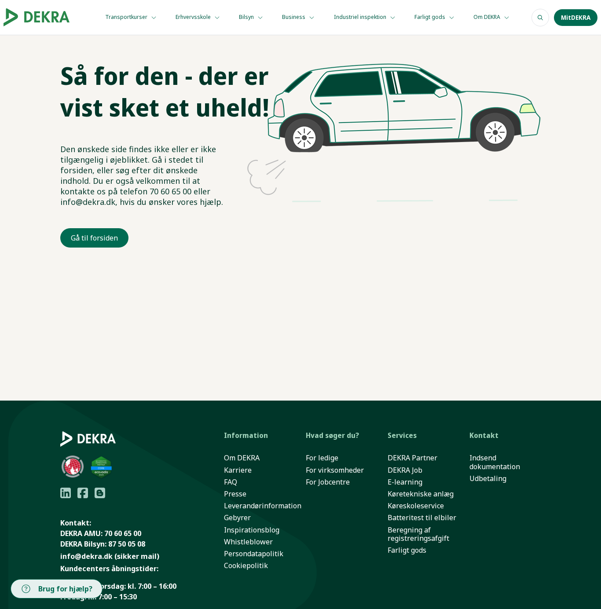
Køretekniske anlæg (421, 494)
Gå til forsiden (94, 238)
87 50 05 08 (126, 544)
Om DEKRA (487, 17)
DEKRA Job (405, 470)
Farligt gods (430, 17)
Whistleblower (248, 542)
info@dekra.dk (86, 556)
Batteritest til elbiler (422, 518)
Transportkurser (127, 17)
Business (294, 17)
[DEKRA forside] (42, 17)
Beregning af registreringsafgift (418, 534)
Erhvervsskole (194, 17)
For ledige (322, 458)
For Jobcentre (328, 482)
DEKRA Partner (412, 458)
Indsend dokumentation (494, 462)
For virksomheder (335, 470)
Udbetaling (487, 478)
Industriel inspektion (361, 17)
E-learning (405, 482)
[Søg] (540, 17)
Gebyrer (237, 518)
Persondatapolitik (253, 554)
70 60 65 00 (122, 533)
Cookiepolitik (246, 566)
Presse (235, 494)
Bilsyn (247, 17)
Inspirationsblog (251, 530)
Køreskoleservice (416, 506)
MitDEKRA (575, 18)
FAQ (230, 482)
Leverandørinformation (262, 506)
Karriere (238, 470)
